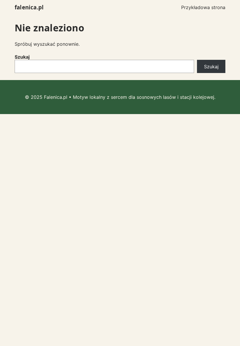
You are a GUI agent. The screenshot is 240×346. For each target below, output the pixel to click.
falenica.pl (29, 7)
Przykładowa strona (203, 7)
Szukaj (22, 57)
